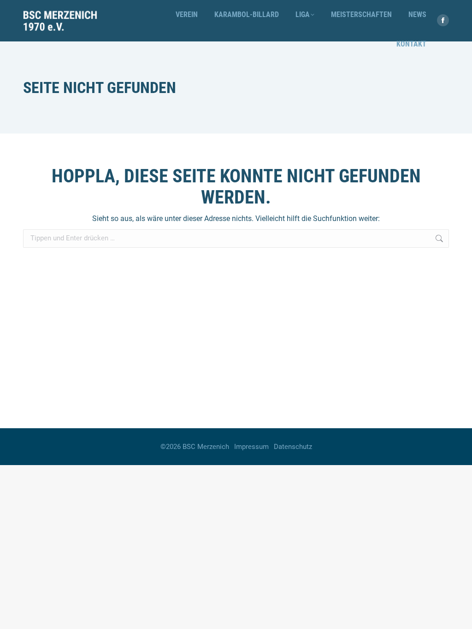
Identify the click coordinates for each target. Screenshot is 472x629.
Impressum (251, 447)
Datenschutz (293, 447)
